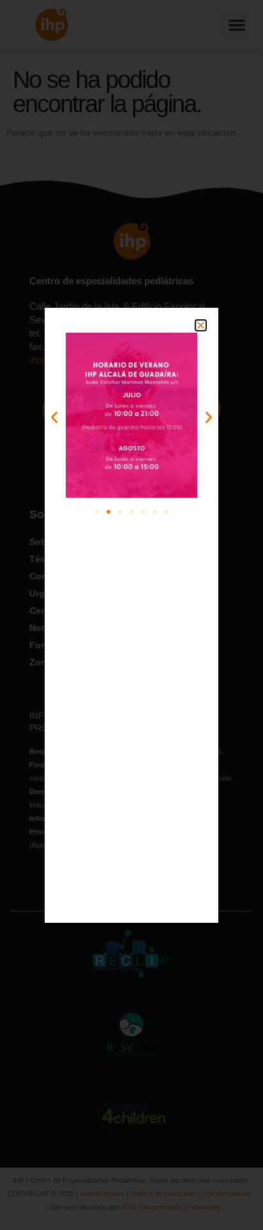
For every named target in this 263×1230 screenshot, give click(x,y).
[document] (131, 615)
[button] (201, 325)
